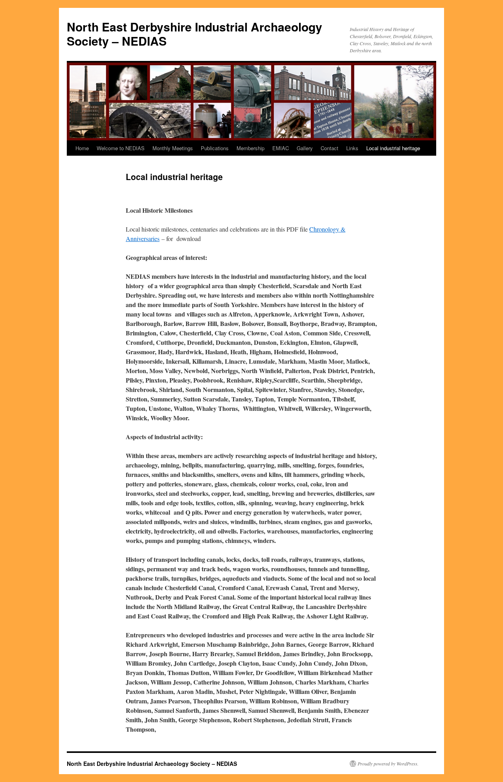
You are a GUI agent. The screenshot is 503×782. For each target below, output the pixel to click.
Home (82, 148)
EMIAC (280, 148)
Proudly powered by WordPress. (388, 763)
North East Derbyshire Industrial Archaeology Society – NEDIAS (194, 33)
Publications (215, 148)
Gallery (305, 148)
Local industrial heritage (393, 148)
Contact (329, 148)
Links (352, 148)
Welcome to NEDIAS (121, 148)
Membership (250, 148)
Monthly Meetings (172, 148)
